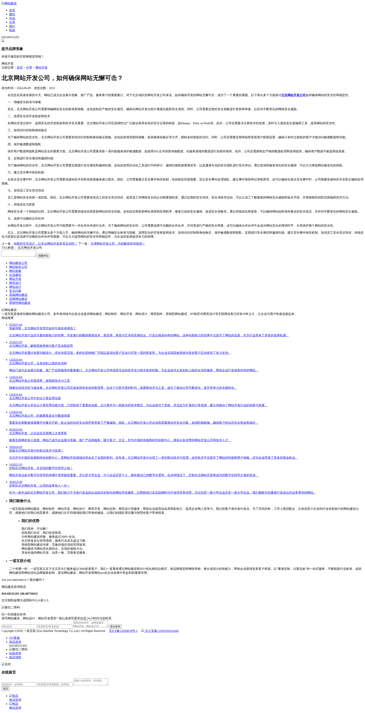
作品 (12, 18)
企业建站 (15, 275)
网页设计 (15, 283)
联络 (12, 30)
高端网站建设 (18, 294)
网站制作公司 (18, 267)
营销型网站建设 (19, 302)
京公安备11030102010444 (161, 630)
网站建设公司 (18, 263)
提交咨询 (115, 626)
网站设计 (15, 287)
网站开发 (41, 67)
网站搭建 (15, 271)
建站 (12, 14)
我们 (12, 26)
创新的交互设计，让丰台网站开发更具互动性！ (46, 243)
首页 (12, 10)
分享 (12, 22)
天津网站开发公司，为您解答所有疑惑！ (117, 243)
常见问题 (15, 290)
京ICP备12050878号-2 (123, 630)
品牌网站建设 (18, 298)
